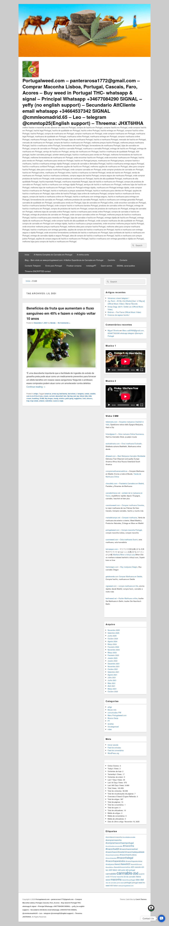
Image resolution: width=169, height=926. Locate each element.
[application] (125, 361)
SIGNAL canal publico (126, 265)
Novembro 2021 (114, 666)
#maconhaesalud (111, 858)
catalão (92, 393)
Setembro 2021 (113, 672)
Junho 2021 (112, 680)
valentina (48, 401)
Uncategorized (113, 726)
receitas (111, 724)
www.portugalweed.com (125, 886)
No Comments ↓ (64, 323)
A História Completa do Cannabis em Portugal (53, 254)
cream (45, 396)
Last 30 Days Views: (116, 782)
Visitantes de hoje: (115, 771)
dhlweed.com (111, 456)
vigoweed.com (111, 586)
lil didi (42, 398)
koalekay (35, 398)
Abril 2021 (111, 686)
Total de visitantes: (115, 791)
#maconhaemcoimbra (112, 855)
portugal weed (137, 882)
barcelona (72, 393)
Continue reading (35, 386)
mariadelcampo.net (113, 517)
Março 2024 (112, 644)
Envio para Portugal (53, 265)
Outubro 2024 (113, 638)
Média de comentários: (117, 816)
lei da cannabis (129, 876)
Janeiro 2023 (112, 658)
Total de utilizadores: (116, 810)
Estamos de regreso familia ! (119, 315)
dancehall (59, 396)
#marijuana (110, 864)
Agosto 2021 (112, 674)
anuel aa (48, 393)
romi (84, 398)
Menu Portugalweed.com (117, 715)
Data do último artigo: (116, 821)
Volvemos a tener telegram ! (118, 298)
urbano (41, 401)
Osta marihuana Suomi (129, 539)
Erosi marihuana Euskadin (132, 443)
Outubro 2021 (113, 669)
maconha (116, 879)
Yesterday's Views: (115, 774)
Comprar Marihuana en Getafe (130, 576)
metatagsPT (91, 265)
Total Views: (113, 788)
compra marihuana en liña (128, 586)
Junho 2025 (112, 635)
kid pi (82, 396)
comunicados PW (114, 712)
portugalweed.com (112, 530)
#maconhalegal (125, 857)
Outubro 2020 (113, 691)
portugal (127, 882)
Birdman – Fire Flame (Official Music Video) (124, 312)
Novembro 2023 (114, 649)
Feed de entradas (114, 747)
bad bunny (63, 393)
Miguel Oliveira (113, 330)
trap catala (34, 401)
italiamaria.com (111, 421)
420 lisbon (113, 870)
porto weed (120, 883)
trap (27, 401)
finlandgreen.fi (111, 434)
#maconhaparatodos (115, 860)
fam (65, 396)
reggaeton (78, 398)
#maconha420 (112, 848)
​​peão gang (69, 398)
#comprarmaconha (113, 840)
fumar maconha (117, 876)
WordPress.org (113, 753)
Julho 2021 (112, 677)
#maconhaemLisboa (128, 854)
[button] (161, 918)
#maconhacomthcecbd (115, 851)
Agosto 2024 (112, 641)
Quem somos (106, 265)
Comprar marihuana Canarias (133, 505)
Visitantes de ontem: (116, 777)
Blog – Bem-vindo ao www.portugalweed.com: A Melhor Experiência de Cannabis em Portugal (64, 260)
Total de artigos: (114, 799)
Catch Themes (141, 899)
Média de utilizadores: (116, 819)
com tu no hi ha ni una (34, 396)
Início (27, 254)
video (110, 729)
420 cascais (136, 867)
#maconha (128, 845)
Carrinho (111, 260)
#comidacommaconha (114, 837)
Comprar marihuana (129, 517)
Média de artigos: (114, 813)
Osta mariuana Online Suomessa (131, 434)
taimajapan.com (112, 549)
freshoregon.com (112, 567)
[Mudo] (137, 370)
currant (52, 396)
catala (86, 393)
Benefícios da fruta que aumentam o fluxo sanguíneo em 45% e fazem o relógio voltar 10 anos (61, 313)
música (62, 398)
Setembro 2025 (113, 633)
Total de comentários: (116, 804)
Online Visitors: (114, 765)
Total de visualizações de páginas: (121, 793)
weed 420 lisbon (112, 885)
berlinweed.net (111, 598)
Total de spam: (113, 807)
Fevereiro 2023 (113, 655)
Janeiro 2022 (112, 661)
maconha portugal (128, 880)
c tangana (80, 393)
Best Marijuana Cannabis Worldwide (131, 456)
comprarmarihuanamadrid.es (116, 471)
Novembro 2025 (114, 630)
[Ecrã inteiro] (141, 370)
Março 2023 (112, 652)
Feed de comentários (116, 750)
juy (78, 396)
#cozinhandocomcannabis (114, 846)
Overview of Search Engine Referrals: (122, 796)
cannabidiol (111, 873)
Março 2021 (112, 688)
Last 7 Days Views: (115, 779)
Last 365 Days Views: (116, 785)
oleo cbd (140, 879)
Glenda (52, 323)
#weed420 (125, 863)
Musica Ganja (113, 718)
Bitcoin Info (112, 709)
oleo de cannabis (111, 883)
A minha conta (83, 254)
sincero (89, 398)
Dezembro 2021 (114, 663)
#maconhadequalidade (134, 851)
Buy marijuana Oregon (128, 567)
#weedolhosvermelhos (122, 867)
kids (86, 396)
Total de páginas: (114, 802)
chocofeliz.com (111, 483)
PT (109, 721)
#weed (117, 864)
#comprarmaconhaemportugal (120, 842)
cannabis (124, 873)
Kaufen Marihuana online (128, 598)
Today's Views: (114, 768)
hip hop (70, 396)
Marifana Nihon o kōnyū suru (124, 554)
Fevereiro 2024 (113, 647)
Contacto (123, 260)
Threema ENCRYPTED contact (38, 271)
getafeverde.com (112, 576)
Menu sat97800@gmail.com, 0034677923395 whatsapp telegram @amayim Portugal (126, 333)
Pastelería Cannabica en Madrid (131, 483)
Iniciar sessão (113, 745)
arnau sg (55, 393)
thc (144, 882)
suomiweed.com (112, 539)
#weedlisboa (109, 867)
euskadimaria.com (113, 443)
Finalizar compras (74, 265)
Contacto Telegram (33, 265)
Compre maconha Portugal (131, 530)
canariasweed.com (113, 505)
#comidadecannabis (129, 837)
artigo (36, 393)
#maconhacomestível (129, 849)
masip (56, 398)
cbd (135, 873)
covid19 (141, 874)
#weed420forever (136, 864)
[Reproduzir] (109, 370)
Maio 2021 (112, 683)
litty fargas (49, 398)
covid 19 (109, 876)
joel (74, 396)
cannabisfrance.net (113, 493)
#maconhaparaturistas (134, 861)
